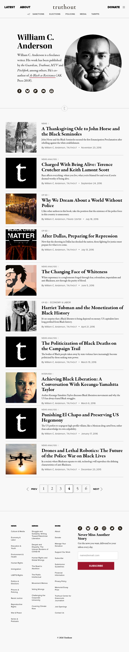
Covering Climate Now (39, 607)
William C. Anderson (55, 147)
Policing (70, 14)
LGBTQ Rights (17, 575)
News (44, 123)
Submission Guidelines (60, 565)
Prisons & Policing (15, 590)
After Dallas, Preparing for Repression (80, 236)
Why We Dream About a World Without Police (82, 203)
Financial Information (59, 573)
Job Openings (61, 606)
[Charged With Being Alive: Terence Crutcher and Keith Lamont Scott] (21, 173)
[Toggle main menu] (124, 7)
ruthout (71, 147)
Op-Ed (45, 195)
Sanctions (38, 14)
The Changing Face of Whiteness (74, 272)
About (25, 7)
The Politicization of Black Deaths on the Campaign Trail (79, 346)
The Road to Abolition (37, 567)
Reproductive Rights (16, 605)
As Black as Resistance (42, 75)
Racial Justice (16, 598)
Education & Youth (16, 547)
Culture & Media (18, 531)
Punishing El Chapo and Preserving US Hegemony (80, 418)
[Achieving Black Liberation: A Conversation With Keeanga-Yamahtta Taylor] (21, 387)
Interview (47, 373)
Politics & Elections (15, 582)
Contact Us (59, 612)
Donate (114, 7)
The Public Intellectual (36, 575)
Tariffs (95, 14)
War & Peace (16, 612)
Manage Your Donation (60, 544)
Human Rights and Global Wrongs (39, 558)
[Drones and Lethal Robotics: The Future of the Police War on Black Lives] (21, 459)
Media (83, 14)
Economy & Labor (60, 302)
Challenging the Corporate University (38, 597)
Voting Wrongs (38, 589)
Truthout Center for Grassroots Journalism (63, 598)
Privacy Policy (60, 581)
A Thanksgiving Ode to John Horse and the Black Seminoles (81, 131)
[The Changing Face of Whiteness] (21, 280)
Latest (9, 7)
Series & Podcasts (15, 620)
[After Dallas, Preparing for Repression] (21, 244)
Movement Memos (40, 583)
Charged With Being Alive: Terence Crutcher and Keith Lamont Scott (77, 167)
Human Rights (17, 563)
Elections (54, 14)
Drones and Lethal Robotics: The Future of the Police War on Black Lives (82, 453)
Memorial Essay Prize (61, 588)
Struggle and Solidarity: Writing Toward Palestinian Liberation (40, 535)
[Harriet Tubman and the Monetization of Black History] (21, 316)
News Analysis (49, 159)
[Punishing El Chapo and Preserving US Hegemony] (21, 423)
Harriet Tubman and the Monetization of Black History (82, 310)
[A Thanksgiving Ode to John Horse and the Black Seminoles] (21, 137)
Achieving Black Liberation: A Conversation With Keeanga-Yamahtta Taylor (80, 384)
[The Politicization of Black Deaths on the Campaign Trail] (21, 352)
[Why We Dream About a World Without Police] (21, 209)
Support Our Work (62, 552)
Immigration (16, 569)
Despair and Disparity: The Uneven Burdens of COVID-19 (40, 548)
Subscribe (59, 558)
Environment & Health (17, 555)
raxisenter (73, 219)
